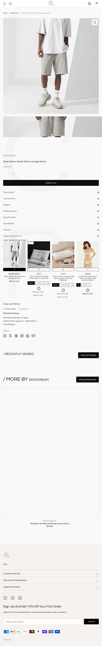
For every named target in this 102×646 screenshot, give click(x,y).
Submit (91, 621)
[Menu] (4, 4)
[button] (51, 192)
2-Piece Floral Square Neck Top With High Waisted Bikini (87, 278)
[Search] (10, 4)
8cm (31, 283)
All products (14, 13)
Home (5, 13)
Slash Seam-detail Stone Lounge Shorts (36, 13)
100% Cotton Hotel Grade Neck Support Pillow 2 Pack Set (63, 278)
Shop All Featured (87, 379)
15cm (48, 283)
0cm (9, 640)
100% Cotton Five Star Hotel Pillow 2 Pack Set (38, 277)
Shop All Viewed (88, 355)
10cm (39, 283)
